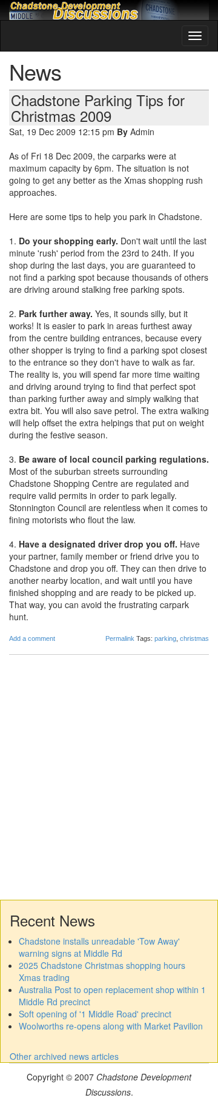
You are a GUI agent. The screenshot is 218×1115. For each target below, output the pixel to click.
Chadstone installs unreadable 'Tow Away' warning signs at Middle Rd (99, 947)
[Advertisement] (109, 776)
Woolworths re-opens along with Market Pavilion (111, 1026)
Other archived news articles (64, 1056)
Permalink (119, 638)
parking (165, 638)
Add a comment (32, 638)
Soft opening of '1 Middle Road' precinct (95, 1014)
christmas (194, 638)
